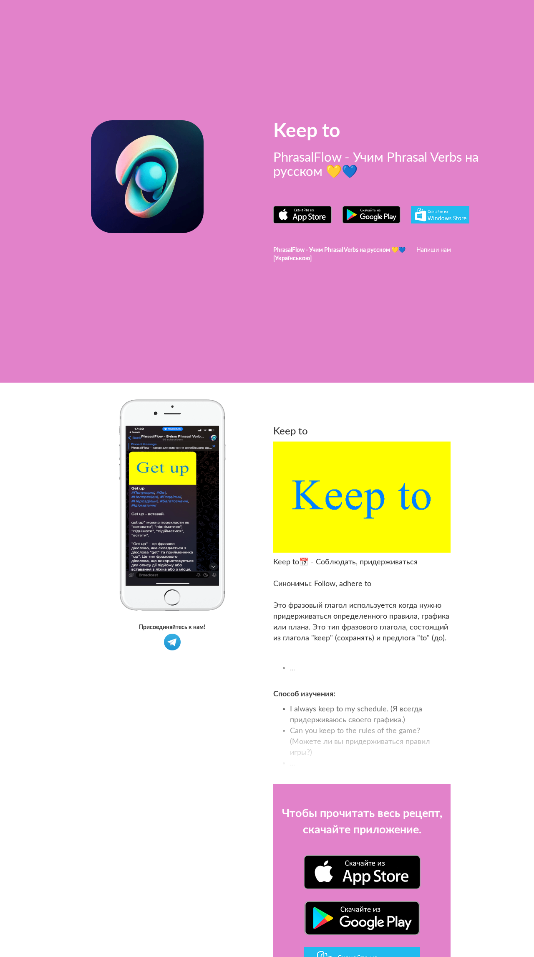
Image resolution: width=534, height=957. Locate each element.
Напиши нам (433, 250)
